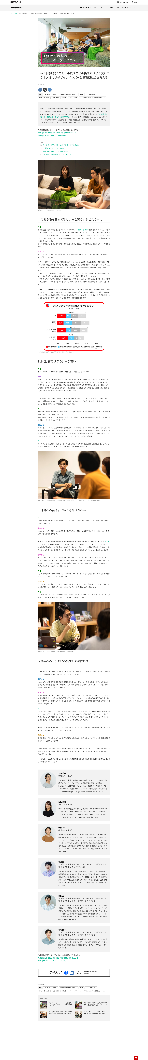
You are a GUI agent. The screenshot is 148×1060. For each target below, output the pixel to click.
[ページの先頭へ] (136, 1058)
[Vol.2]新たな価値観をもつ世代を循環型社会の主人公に (58, 132)
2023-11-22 (41, 84)
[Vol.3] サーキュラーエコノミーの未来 (52, 135)
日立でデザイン (82, 230)
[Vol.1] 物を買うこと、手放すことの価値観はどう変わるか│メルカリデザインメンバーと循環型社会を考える (74, 75)
